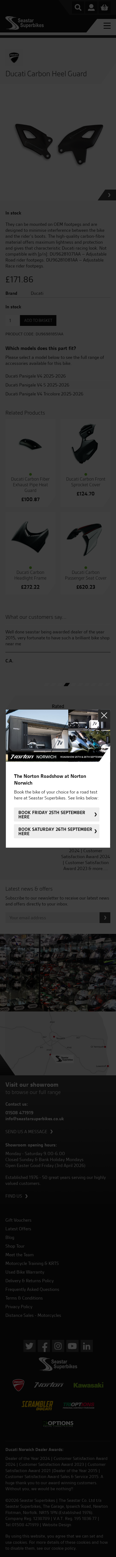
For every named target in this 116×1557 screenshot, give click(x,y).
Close (104, 715)
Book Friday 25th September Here (51, 814)
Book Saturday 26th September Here (55, 831)
